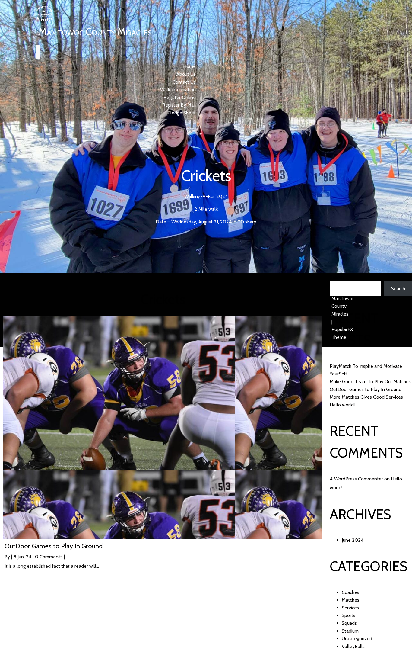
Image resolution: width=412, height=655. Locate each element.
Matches (350, 600)
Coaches (350, 592)
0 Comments (48, 557)
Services (350, 608)
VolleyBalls (353, 646)
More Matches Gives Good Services (366, 397)
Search (337, 277)
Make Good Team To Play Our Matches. (371, 381)
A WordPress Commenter (356, 479)
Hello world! (342, 405)
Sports (348, 615)
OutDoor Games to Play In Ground (365, 389)
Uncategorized (357, 638)
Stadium (350, 631)
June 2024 (352, 540)
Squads (349, 623)
